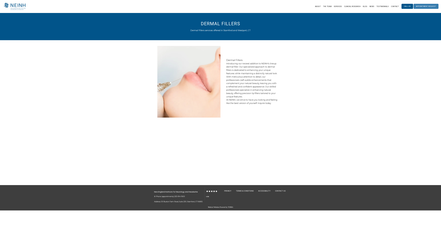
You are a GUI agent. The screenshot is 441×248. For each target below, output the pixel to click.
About (318, 6)
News (372, 6)
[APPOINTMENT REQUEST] (426, 8)
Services (338, 6)
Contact (395, 6)
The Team (327, 6)
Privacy (227, 191)
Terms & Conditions (245, 191)
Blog (365, 6)
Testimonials (382, 6)
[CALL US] (407, 8)
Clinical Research (352, 6)
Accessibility (264, 191)
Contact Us (280, 191)
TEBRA (230, 207)
